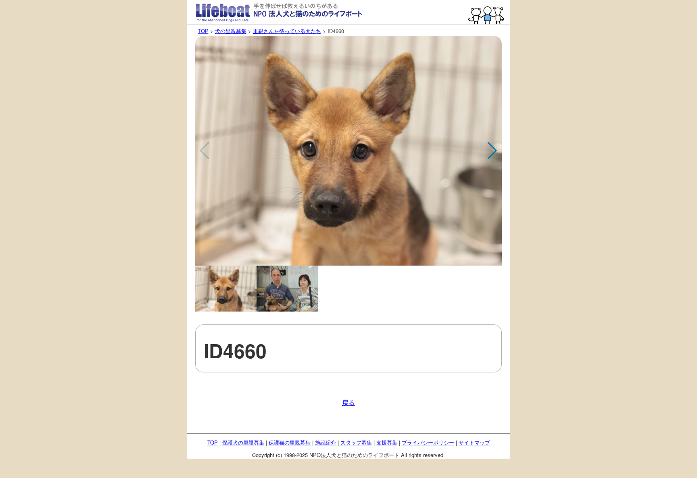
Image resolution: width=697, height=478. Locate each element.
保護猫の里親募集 (290, 442)
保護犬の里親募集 (243, 442)
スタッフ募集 (356, 442)
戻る (348, 402)
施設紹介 (325, 442)
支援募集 (386, 442)
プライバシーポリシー (428, 442)
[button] (492, 151)
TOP (203, 31)
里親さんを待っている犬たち (287, 31)
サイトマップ (474, 442)
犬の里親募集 (230, 31)
